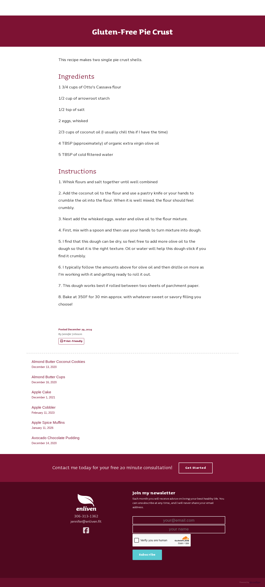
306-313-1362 (86, 516)
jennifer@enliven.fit (86, 521)
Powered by (245, 582)
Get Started (195, 468)
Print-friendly (73, 341)
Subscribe (147, 555)
